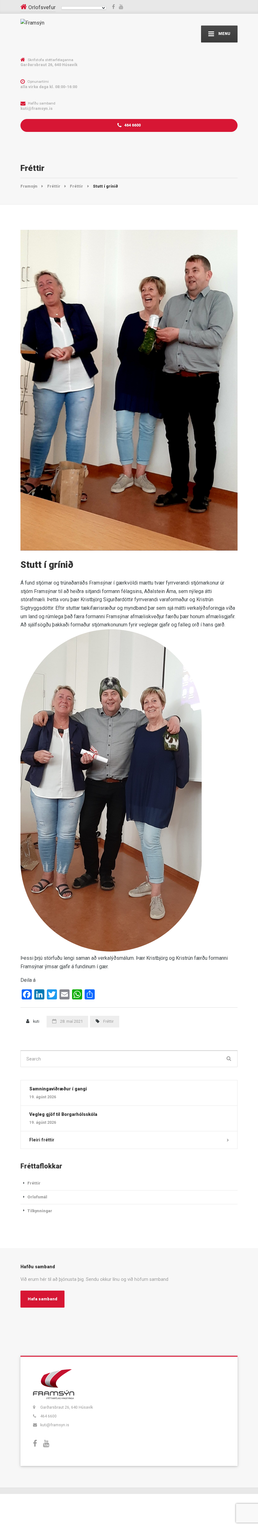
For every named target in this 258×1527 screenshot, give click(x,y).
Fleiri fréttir (41, 1139)
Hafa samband (42, 1299)
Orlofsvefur (42, 7)
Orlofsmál (37, 1197)
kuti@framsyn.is (54, 1424)
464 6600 (132, 125)
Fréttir (108, 1021)
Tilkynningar (39, 1210)
